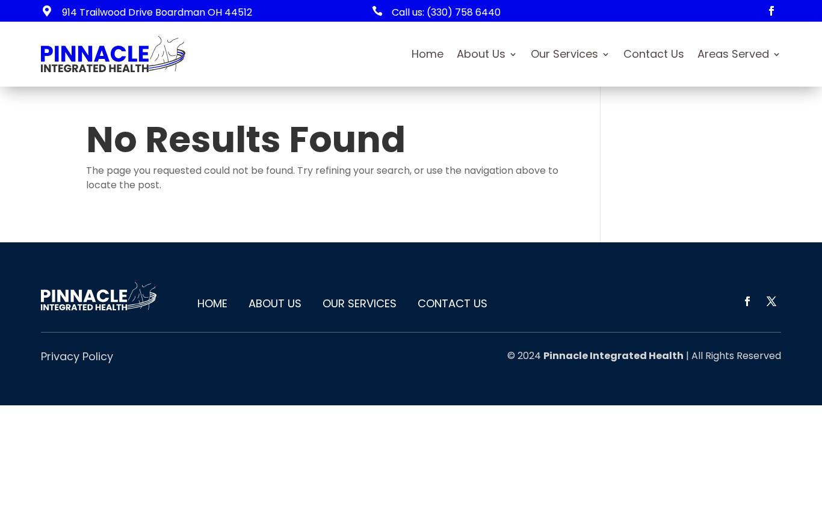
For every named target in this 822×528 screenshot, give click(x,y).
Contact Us (653, 53)
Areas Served (733, 53)
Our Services (564, 53)
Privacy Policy (77, 356)
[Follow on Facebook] (771, 10)
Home (427, 53)
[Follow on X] (771, 301)
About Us (481, 53)
